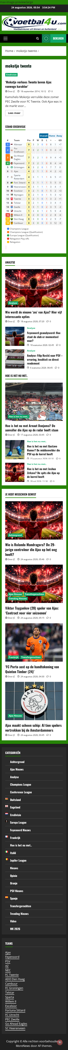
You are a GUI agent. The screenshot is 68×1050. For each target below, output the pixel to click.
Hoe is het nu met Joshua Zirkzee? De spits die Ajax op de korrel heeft (14, 472)
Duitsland (15, 800)
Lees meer (15, 113)
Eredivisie (11, 74)
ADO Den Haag (15, 979)
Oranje (13, 883)
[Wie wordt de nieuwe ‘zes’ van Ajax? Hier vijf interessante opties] (34, 288)
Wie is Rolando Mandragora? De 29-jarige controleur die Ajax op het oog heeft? (31, 549)
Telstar (9, 992)
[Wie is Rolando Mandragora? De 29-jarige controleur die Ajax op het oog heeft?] (34, 520)
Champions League (20, 784)
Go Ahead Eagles (16, 1024)
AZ (7, 966)
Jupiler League (18, 860)
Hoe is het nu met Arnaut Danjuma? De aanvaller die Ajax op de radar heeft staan (31, 427)
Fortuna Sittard (15, 1010)
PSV (7, 961)
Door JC (11, 91)
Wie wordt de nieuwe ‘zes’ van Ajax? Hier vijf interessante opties (33, 314)
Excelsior (11, 1006)
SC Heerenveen (15, 1028)
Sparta (9, 997)
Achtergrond (15, 535)
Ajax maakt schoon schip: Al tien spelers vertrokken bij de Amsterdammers (33, 728)
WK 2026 (15, 929)
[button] (5, 38)
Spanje (14, 898)
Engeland (15, 807)
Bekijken (58, 38)
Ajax (8, 952)
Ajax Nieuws (15, 594)
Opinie (13, 876)
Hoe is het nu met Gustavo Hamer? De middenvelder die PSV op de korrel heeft (14, 449)
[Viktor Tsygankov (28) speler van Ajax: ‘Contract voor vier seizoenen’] (34, 584)
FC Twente (12, 975)
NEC (8, 970)
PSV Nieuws (16, 891)
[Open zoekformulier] (37, 38)
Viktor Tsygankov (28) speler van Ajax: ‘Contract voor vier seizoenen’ (32, 610)
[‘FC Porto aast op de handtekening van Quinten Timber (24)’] (34, 642)
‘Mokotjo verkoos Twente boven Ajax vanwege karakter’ (28, 84)
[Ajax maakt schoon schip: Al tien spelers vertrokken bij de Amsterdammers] (34, 701)
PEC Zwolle (12, 1019)
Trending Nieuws (18, 598)
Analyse (13, 302)
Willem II (10, 1001)
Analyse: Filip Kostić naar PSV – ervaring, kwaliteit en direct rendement (14, 359)
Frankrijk (13, 657)
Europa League (18, 822)
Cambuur (11, 984)
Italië (13, 853)
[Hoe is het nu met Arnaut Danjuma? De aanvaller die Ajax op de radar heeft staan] (34, 402)
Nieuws (14, 868)
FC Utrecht (12, 1015)
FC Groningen (14, 988)
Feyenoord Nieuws (20, 830)
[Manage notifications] (60, 1042)
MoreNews (23, 1046)
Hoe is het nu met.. (18, 416)
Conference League (21, 792)
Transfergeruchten (34, 594)
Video (13, 921)
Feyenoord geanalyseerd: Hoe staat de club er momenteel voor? (14, 336)
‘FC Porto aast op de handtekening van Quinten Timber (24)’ (32, 669)
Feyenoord (12, 957)
